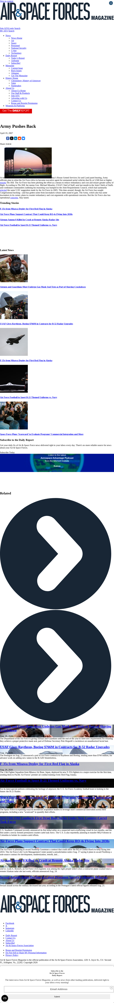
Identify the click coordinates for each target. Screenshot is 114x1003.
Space (13, 43)
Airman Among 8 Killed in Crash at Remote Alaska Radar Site (44, 860)
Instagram (10, 928)
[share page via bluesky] (23, 139)
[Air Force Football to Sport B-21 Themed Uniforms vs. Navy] (14, 392)
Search (17, 28)
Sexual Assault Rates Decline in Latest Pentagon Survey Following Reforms (53, 877)
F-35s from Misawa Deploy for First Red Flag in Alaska (26, 360)
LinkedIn (10, 931)
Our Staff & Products (20, 93)
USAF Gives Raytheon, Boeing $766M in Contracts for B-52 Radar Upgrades (36, 324)
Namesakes (16, 85)
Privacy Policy (12, 955)
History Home (12, 78)
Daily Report (11, 55)
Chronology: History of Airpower (26, 80)
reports (3, 182)
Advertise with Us (19, 98)
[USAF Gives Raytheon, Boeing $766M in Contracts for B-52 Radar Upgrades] (14, 318)
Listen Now (57, 470)
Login (11, 28)
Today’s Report (18, 58)
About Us (10, 88)
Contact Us (16, 100)
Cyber (14, 50)
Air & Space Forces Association (20, 945)
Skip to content (6, 1)
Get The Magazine (19, 75)
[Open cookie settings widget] (4, 998)
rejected (3, 190)
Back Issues (16, 70)
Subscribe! (15, 63)
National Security (18, 48)
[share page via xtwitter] (11, 139)
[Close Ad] (111, 987)
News (8, 35)
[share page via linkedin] (15, 139)
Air (12, 40)
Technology (16, 53)
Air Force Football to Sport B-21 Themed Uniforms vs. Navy (28, 397)
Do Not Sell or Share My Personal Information (26, 953)
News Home (16, 38)
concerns (14, 197)
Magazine (10, 65)
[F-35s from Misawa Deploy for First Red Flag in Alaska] (14, 355)
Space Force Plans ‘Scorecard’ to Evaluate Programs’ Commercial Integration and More (41, 434)
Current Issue (17, 68)
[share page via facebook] (7, 139)
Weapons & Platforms (15, 106)
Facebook (10, 923)
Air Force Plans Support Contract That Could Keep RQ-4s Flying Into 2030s (54, 841)
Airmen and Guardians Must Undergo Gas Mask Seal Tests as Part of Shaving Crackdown (43, 287)
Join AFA (4, 28)
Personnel (15, 45)
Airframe (15, 60)
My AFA (4, 31)
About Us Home (18, 90)
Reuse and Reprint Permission (24, 103)
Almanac (15, 73)
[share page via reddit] (19, 139)
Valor (13, 83)
